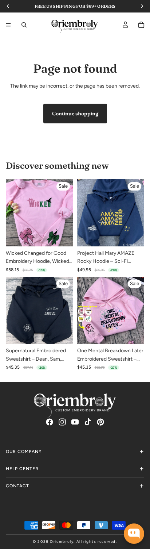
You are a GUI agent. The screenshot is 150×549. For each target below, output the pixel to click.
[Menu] (8, 24)
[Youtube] (75, 422)
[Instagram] (62, 422)
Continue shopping (75, 113)
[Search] (24, 25)
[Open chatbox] (134, 533)
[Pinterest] (100, 422)
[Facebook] (49, 422)
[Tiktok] (87, 422)
